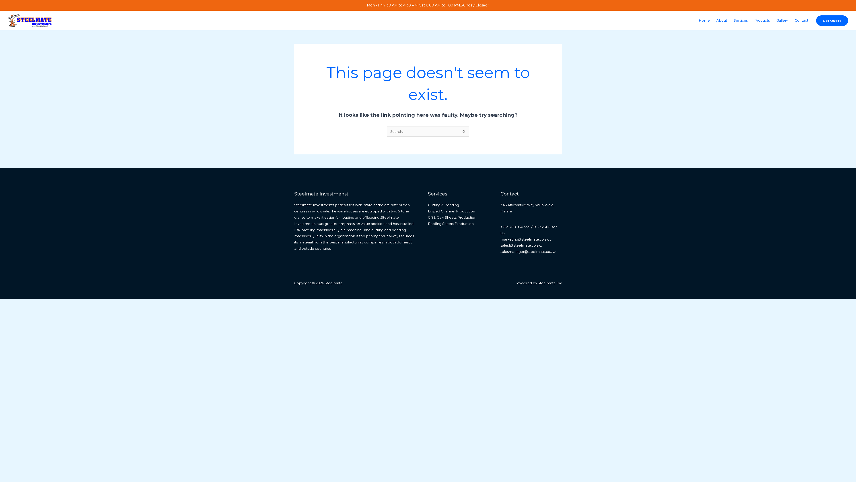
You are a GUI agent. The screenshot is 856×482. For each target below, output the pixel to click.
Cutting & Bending (443, 205)
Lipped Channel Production (451, 211)
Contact (801, 20)
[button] (832, 20)
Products (762, 20)
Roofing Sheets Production (451, 224)
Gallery (782, 20)
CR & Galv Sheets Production (452, 217)
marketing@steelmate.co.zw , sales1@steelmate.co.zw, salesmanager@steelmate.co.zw (528, 245)
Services (741, 20)
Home (704, 20)
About (721, 20)
